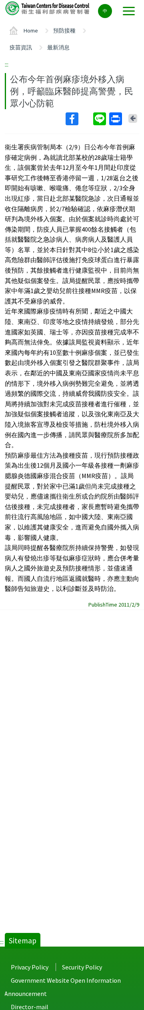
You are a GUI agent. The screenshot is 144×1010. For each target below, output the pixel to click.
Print (116, 118)
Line (100, 118)
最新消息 (58, 47)
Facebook (78, 118)
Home (31, 30)
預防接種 (64, 30)
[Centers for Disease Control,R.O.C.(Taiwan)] (48, 8)
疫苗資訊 (21, 47)
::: (6, 64)
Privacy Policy (29, 967)
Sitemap (22, 940)
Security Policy (82, 967)
